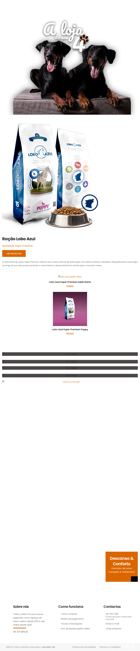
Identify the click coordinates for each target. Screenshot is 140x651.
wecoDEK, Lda (48, 647)
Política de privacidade (84, 647)
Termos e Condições (110, 647)
